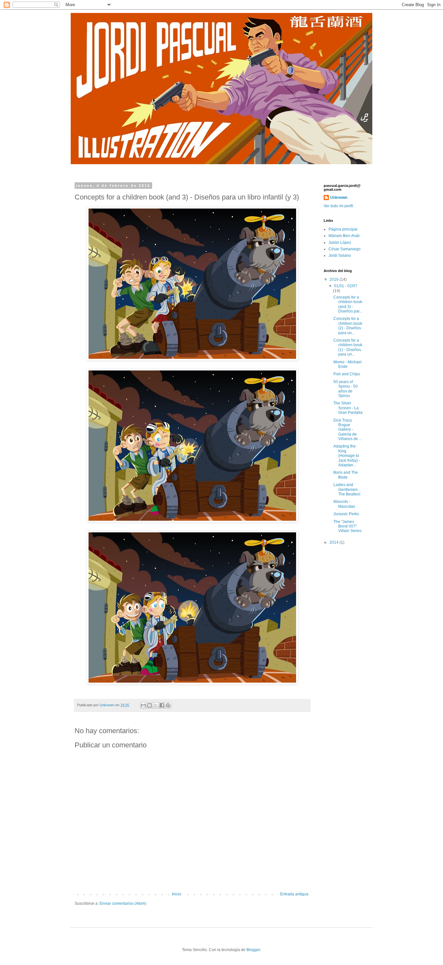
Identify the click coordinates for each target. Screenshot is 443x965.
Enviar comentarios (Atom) (123, 903)
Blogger (253, 950)
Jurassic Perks (346, 514)
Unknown (338, 197)
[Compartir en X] (155, 705)
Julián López (340, 242)
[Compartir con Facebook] (162, 705)
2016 (334, 279)
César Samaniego (345, 249)
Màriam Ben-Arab (344, 235)
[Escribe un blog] (149, 705)
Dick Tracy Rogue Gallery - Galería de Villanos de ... (347, 429)
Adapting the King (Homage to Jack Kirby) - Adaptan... (346, 455)
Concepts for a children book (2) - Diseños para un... (347, 325)
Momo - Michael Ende (347, 364)
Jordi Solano (340, 255)
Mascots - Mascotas (344, 503)
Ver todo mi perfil (338, 206)
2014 (334, 542)
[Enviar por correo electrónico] (143, 705)
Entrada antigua (294, 894)
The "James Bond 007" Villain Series (347, 526)
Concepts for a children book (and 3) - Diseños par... (347, 304)
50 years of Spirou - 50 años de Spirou (345, 389)
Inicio (176, 894)
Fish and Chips (346, 374)
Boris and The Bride (345, 474)
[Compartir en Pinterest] (168, 705)
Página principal (343, 229)
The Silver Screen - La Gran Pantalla (348, 408)
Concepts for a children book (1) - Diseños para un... (347, 347)
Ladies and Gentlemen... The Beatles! (347, 489)
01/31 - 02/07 (345, 286)
